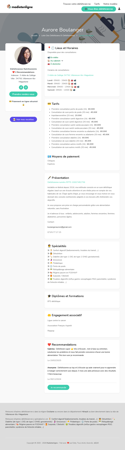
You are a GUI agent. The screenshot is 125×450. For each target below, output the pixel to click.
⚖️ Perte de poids (89, 421)
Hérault (85, 411)
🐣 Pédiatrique (73, 421)
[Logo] (20, 6)
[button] (62, 60)
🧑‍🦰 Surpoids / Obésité (54, 424)
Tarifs (97, 3)
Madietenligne (52, 443)
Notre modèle (110, 3)
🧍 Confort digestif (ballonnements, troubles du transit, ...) (73, 419)
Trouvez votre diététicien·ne (77, 3)
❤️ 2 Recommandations (23, 72)
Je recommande (58, 387)
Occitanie (50, 411)
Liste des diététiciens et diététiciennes (58, 35)
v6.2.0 (96, 443)
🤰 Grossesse (59, 421)
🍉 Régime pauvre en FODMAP (30, 424)
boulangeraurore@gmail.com (59, 227)
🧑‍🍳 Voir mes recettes (23, 119)
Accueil (34, 35)
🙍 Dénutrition (105, 419)
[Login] (119, 8)
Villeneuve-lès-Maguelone (16, 414)
